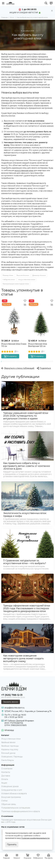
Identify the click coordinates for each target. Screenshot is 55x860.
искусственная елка (24, 170)
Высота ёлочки (23, 275)
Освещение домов (10, 786)
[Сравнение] (25, 304)
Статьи (4, 801)
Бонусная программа (11, 797)
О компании (6, 768)
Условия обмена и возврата (14, 793)
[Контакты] (51, 3)
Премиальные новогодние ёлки (16, 284)
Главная (4, 17)
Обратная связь (8, 804)
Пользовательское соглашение (15, 808)
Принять (11, 844)
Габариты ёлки (9, 279)
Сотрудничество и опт (11, 790)
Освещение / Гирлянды (12, 756)
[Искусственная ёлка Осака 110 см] (14, 318)
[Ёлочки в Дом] (10, 3)
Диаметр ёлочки (39, 275)
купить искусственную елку (27, 72)
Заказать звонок (10, 702)
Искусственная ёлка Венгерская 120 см (37, 345)
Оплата (4, 779)
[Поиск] (46, 3)
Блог (12, 17)
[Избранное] (25, 301)
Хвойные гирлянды (10, 746)
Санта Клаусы (7, 760)
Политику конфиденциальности (35, 838)
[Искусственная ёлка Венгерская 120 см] (41, 318)
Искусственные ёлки (26, 279)
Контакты (5, 772)
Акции (4, 783)
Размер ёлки (8, 275)
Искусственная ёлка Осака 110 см (13, 345)
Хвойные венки (8, 742)
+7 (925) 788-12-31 (12, 695)
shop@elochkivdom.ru (14, 708)
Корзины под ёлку (9, 749)
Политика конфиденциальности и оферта (20, 811)
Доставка (5, 776)
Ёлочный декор (8, 753)
